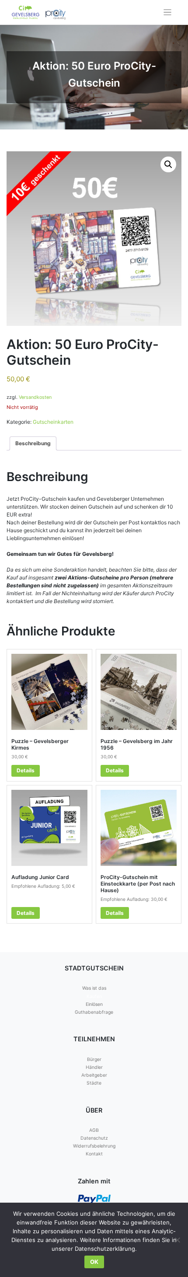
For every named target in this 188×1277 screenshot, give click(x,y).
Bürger (94, 1059)
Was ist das (94, 988)
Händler (94, 1067)
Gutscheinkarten (53, 422)
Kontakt (94, 1154)
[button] (168, 164)
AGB (94, 1130)
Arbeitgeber (94, 1075)
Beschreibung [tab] (33, 443)
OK (94, 1261)
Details (26, 770)
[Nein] (177, 1239)
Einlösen (94, 1004)
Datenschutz (94, 1138)
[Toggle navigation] (168, 12)
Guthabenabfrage (94, 1012)
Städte (94, 1083)
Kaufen (94, 996)
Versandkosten (35, 397)
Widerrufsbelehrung (94, 1146)
